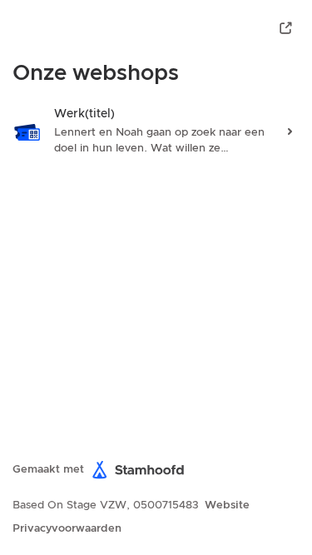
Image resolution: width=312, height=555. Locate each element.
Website (227, 505)
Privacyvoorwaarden (66, 528)
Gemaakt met (48, 469)
